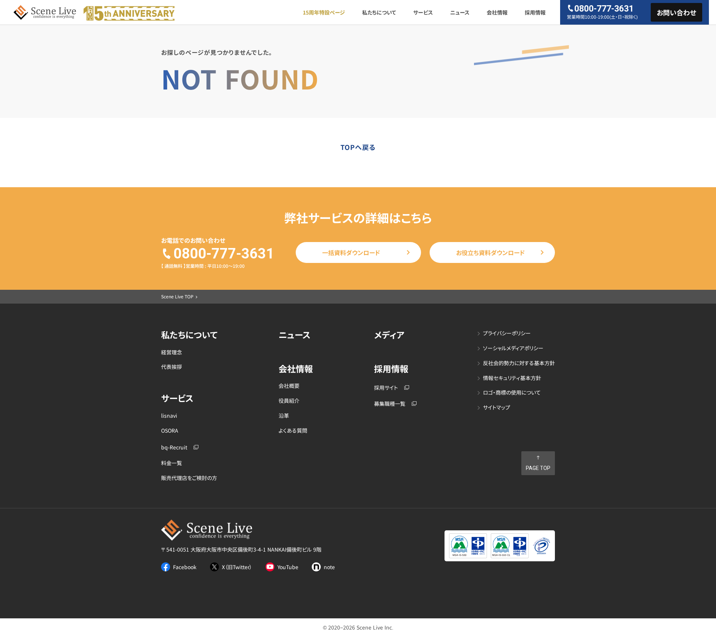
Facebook (185, 567)
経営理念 (171, 352)
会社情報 (497, 12)
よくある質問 (293, 430)
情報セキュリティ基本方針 (512, 378)
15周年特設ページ (324, 12)
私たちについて (379, 12)
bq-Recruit (174, 447)
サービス (423, 12)
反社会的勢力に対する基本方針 (519, 363)
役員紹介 (289, 400)
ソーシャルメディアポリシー (513, 348)
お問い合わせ (676, 12)
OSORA (169, 430)
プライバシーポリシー (507, 333)
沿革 (284, 415)
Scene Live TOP (177, 296)
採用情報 (535, 12)
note (329, 567)
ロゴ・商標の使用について (512, 392)
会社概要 (289, 385)
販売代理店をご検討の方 (189, 477)
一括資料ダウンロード (351, 252)
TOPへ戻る (358, 147)
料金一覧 (171, 463)
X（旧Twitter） (237, 567)
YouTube (287, 567)
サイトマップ (496, 407)
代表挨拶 (171, 366)
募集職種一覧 (389, 403)
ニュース (460, 12)
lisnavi (169, 415)
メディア (389, 335)
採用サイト (386, 387)
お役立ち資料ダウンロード (490, 252)
